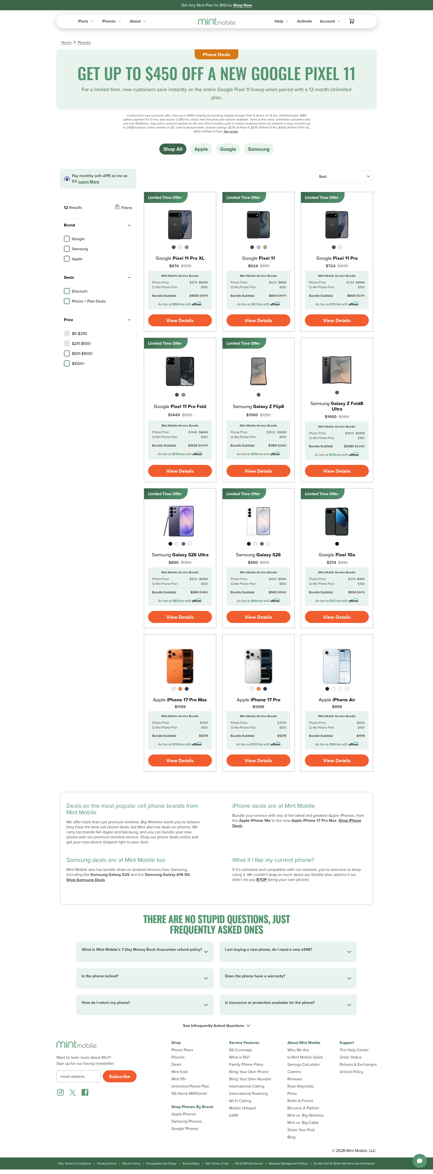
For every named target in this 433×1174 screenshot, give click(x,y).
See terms (231, 131)
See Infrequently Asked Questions (213, 1025)
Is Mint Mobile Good (304, 1057)
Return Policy (131, 1163)
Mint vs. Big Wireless (305, 1115)
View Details (180, 320)
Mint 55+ (179, 1079)
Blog (291, 1137)
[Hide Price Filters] (129, 320)
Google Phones (184, 1128)
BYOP (261, 879)
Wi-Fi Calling (240, 1100)
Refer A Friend (300, 1100)
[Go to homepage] (217, 21)
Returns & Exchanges (358, 1064)
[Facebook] (85, 1092)
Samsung (259, 149)
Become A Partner (303, 1108)
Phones (84, 42)
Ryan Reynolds (300, 1086)
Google (228, 149)
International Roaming (248, 1093)
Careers (294, 1071)
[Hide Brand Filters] (129, 225)
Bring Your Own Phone (249, 1071)
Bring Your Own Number (250, 1079)
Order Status (350, 1057)
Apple (201, 149)
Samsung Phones (186, 1121)
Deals (176, 1064)
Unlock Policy (351, 1071)
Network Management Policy (288, 1163)
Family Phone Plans (246, 1064)
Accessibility (190, 1163)
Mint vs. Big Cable (303, 1122)
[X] (73, 1092)
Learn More (88, 182)
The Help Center (354, 1050)
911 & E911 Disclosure (249, 1163)
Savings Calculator (303, 1064)
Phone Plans (182, 1050)
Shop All (172, 149)
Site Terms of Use (217, 1163)
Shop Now (242, 5)
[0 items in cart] (352, 21)
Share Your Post (301, 1129)
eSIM (233, 1115)
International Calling (246, 1086)
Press (292, 1093)
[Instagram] (60, 1092)
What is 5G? (239, 1057)
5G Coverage (240, 1050)
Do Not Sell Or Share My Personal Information (344, 1163)
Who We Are (298, 1050)
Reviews (294, 1079)
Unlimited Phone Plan (190, 1086)
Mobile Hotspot (242, 1108)
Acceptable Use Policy (161, 1163)
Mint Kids (179, 1071)
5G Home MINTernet (189, 1093)
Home (66, 42)
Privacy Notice (107, 1163)
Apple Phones (183, 1114)
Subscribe (119, 1076)
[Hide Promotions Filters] (129, 278)
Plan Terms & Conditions (74, 1163)
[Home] (76, 1047)
